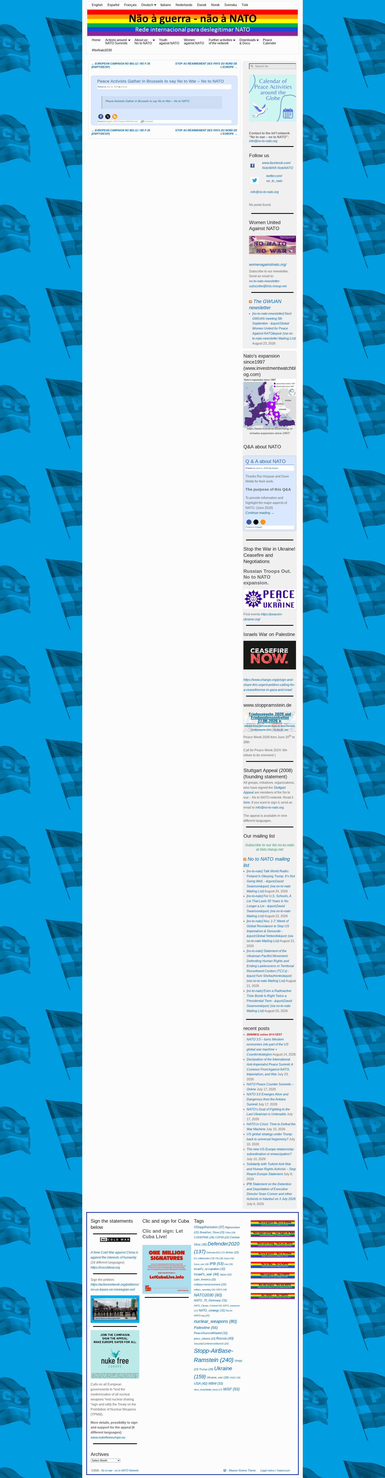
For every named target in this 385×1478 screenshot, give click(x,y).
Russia (225, 1338)
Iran (228, 1264)
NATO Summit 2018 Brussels (125, 121)
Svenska (230, 5)
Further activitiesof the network (220, 41)
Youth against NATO (169, 41)
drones (232, 1252)
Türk (245, 5)
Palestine (206, 1327)
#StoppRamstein (209, 1227)
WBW (215, 1383)
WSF (231, 1389)
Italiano (165, 5)
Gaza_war (201, 1264)
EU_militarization (204, 1258)
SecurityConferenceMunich (211, 1343)
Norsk (215, 5)
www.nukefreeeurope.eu (108, 1437)
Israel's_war (206, 1274)
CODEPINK (204, 1237)
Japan (226, 1274)
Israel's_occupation (209, 1269)
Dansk (201, 5)
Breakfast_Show (212, 1232)
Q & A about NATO (265, 461)
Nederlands (184, 5)
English (97, 5)
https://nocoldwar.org (105, 1267)
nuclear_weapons (215, 1321)
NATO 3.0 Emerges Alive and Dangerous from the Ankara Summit (267, 1099)
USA (201, 1383)
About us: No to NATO (143, 41)
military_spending (204, 1289)
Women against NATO (194, 41)
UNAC (235, 1377)
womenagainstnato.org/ (268, 265)
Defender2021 (215, 1252)
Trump (206, 1369)
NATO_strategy (212, 1310)
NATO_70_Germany (210, 1300)
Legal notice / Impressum (275, 1470)
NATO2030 (208, 1295)
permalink (149, 121)
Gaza (229, 1258)
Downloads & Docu (247, 41)
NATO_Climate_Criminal (208, 1305)
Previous (84, 23)
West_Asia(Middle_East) (208, 1389)
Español (113, 5)
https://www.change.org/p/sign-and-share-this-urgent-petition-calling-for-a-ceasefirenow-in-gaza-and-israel (269, 684)
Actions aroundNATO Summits (116, 41)
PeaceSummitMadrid (211, 1333)
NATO (221, 1289)
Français (130, 5)
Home (96, 40)
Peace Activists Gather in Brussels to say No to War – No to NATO (147, 101)
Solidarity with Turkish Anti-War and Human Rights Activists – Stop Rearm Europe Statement (271, 1169)
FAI (219, 1258)
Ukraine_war (218, 1377)
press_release (204, 1338)
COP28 (222, 1237)
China (230, 1232)
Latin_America (205, 1279)
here (246, 802)
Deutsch (147, 5)
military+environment (210, 1284)
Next (301, 23)
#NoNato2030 (102, 50)
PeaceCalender (269, 41)
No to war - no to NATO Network (120, 1470)
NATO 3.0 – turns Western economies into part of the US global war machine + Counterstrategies (268, 1044)
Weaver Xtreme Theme (242, 1470)
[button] (100, 116)
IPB (217, 1264)
